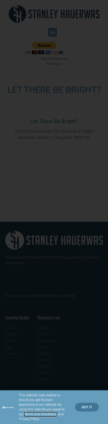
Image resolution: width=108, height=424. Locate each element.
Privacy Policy (29, 419)
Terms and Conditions (40, 414)
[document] (54, 212)
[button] (87, 407)
